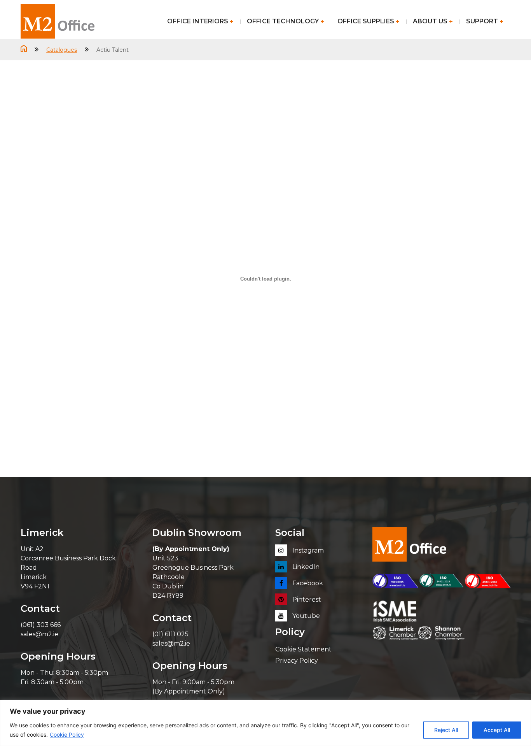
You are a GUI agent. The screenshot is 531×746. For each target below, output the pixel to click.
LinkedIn (305, 566)
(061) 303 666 (41, 624)
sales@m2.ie (39, 634)
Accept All (497, 730)
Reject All (446, 730)
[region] (265, 723)
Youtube (305, 616)
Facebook (307, 583)
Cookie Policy (67, 734)
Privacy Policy (296, 660)
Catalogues (61, 49)
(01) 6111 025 (170, 634)
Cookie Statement (303, 649)
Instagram (307, 550)
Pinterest (306, 599)
